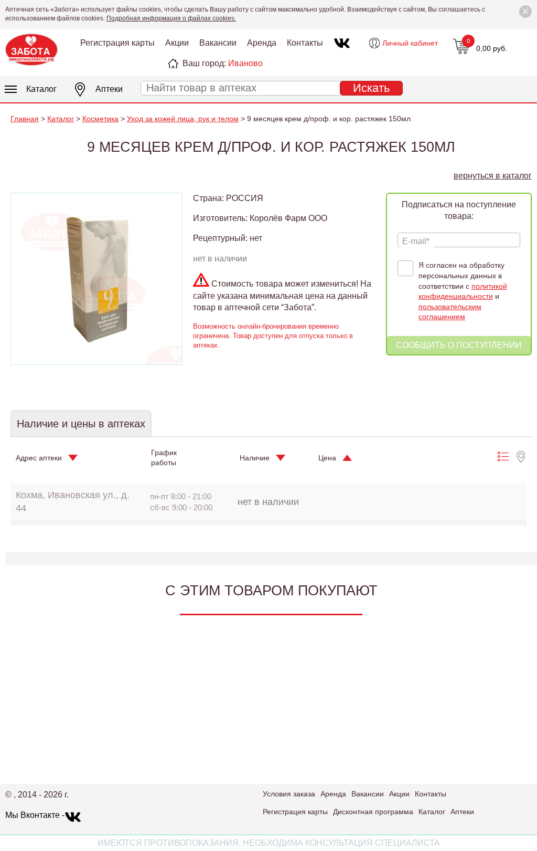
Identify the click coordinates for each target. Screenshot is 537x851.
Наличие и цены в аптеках (81, 423)
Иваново (245, 63)
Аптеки (109, 89)
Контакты (305, 42)
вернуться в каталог (493, 175)
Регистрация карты (117, 42)
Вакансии (218, 42)
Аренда (261, 42)
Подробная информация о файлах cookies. (171, 18)
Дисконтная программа (373, 811)
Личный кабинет (410, 43)
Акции (177, 42)
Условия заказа (289, 794)
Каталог (41, 89)
